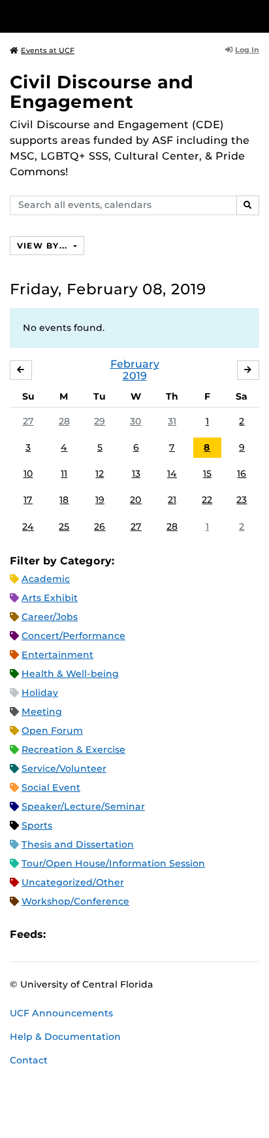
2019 (135, 376)
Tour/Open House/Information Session (113, 863)
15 (207, 473)
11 (64, 473)
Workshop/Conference (75, 901)
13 (136, 473)
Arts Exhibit (50, 598)
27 (28, 421)
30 (136, 421)
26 (99, 526)
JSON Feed (151, 935)
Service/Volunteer (64, 768)
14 (172, 473)
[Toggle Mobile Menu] (256, 15)
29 (99, 421)
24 (28, 526)
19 (99, 500)
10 (28, 473)
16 (241, 473)
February (134, 364)
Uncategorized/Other (73, 882)
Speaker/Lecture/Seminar (83, 806)
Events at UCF (47, 50)
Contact (29, 1060)
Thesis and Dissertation (78, 844)
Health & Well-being (70, 674)
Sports (37, 825)
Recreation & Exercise (73, 749)
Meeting (42, 711)
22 (207, 500)
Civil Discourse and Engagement (101, 91)
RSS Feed (107, 935)
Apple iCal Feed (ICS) (63, 935)
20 (136, 500)
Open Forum (52, 730)
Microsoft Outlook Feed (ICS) (85, 935)
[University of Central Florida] (99, 16)
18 (64, 500)
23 (241, 500)
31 (172, 421)
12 (99, 473)
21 (172, 500)
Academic (46, 579)
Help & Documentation (65, 1037)
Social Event (51, 787)
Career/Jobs (50, 617)
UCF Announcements (61, 1013)
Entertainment (57, 655)
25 (64, 526)
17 (28, 500)
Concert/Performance (73, 636)
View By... (44, 245)
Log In (247, 49)
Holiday (40, 692)
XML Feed (129, 935)
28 (64, 421)
